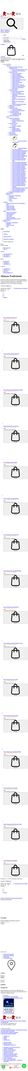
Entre (2, 30)
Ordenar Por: (3, 288)
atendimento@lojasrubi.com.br (14, 1020)
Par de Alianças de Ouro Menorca (11, 534)
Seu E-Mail (6, 37)
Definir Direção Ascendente (21, 288)
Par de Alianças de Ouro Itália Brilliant (12, 751)
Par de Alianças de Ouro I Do (10, 317)
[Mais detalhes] (11, 314)
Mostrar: (2, 289)
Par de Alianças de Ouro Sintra (10, 788)
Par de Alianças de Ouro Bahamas (11, 353)
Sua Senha (5, 39)
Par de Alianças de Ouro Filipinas (11, 498)
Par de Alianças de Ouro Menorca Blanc (12, 824)
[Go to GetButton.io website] (3, 1069)
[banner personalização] (11, 899)
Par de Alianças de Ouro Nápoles (11, 607)
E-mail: (2, 922)
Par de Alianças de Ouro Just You (11, 426)
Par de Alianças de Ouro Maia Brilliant (12, 570)
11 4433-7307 (4, 1020)
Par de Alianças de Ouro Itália (10, 462)
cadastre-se (7, 30)
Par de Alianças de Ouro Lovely (10, 679)
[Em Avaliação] (15, 1006)
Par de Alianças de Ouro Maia (10, 860)
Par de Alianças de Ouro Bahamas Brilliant (13, 389)
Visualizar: (3, 285)
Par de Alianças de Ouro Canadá (10, 715)
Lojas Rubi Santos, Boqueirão (7, 1031)
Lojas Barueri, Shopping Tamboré (8, 1033)
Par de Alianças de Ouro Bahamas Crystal (12, 643)
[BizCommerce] (14, 1067)
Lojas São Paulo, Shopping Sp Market (9, 1032)
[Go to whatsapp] (3, 1067)
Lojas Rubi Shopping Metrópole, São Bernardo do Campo (14, 1029)
